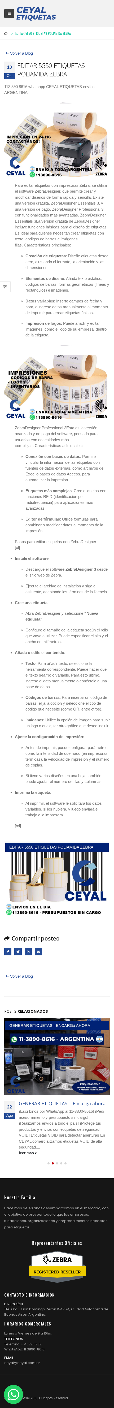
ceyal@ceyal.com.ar (22, 1362)
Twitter (17, 951)
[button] (48, 1163)
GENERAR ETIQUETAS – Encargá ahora (62, 1103)
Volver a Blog (21, 53)
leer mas (27, 1153)
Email (38, 951)
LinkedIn (28, 951)
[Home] (36, 13)
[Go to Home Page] (6, 33)
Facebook (7, 951)
